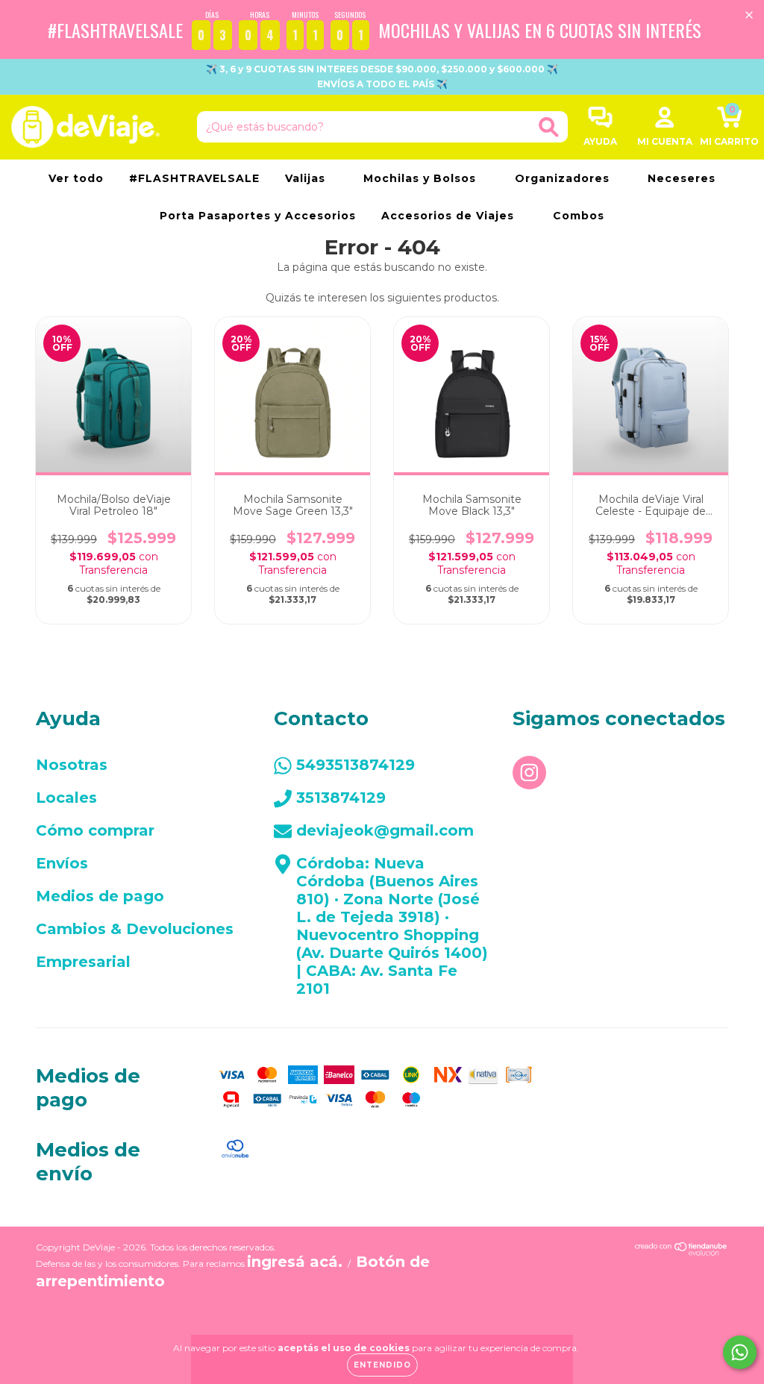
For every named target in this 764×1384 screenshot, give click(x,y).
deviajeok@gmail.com (385, 830)
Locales (66, 798)
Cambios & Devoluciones (135, 929)
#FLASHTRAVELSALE (194, 178)
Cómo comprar (95, 830)
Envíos (62, 863)
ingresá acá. (294, 1262)
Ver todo (76, 178)
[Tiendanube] (681, 1250)
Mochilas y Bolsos (421, 178)
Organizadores (564, 178)
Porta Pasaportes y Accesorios (258, 215)
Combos (578, 215)
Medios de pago (100, 896)
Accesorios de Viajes (449, 215)
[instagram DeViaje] (529, 772)
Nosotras (71, 765)
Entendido (382, 1365)
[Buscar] (548, 127)
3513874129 (341, 798)
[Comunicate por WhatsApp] (740, 1352)
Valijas (307, 178)
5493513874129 (355, 765)
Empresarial (83, 962)
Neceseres (682, 178)
